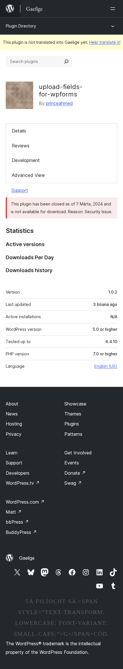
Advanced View (28, 175)
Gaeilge (27, 558)
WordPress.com (25, 502)
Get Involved (78, 453)
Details (19, 131)
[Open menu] (114, 8)
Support (19, 190)
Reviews (20, 146)
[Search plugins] (66, 61)
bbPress (17, 522)
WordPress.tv (23, 483)
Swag (73, 483)
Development (26, 160)
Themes (72, 414)
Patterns (73, 434)
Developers (17, 473)
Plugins (71, 424)
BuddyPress (21, 532)
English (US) (105, 366)
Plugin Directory (21, 25)
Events (71, 463)
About (12, 404)
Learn (11, 453)
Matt (14, 512)
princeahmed (59, 103)
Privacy (13, 434)
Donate (75, 473)
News (12, 414)
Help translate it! (104, 42)
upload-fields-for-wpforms (61, 90)
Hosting (14, 424)
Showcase (75, 404)
